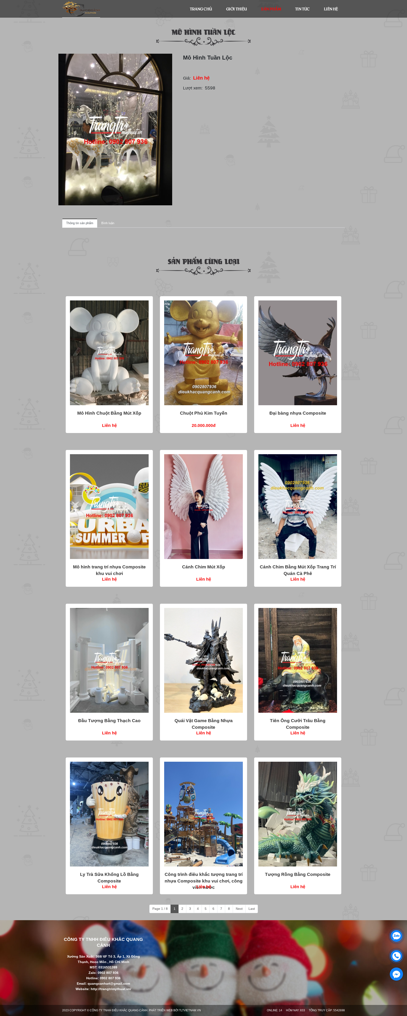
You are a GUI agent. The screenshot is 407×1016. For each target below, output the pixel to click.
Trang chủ (201, 8)
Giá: (187, 78)
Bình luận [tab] (107, 223)
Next (239, 909)
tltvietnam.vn (190, 1010)
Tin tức (302, 8)
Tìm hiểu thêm (109, 352)
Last (251, 909)
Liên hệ (331, 8)
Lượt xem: (193, 88)
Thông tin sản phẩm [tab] (79, 223)
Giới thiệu (236, 8)
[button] (168, 58)
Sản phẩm (271, 8)
